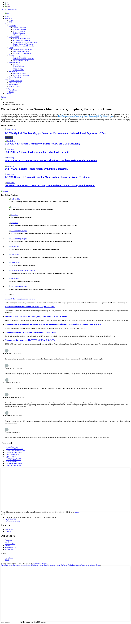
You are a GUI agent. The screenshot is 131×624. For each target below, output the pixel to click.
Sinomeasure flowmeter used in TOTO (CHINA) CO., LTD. (30, 340)
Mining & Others (14, 86)
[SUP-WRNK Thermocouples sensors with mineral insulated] (9, 166)
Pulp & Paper (13, 84)
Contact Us (8, 93)
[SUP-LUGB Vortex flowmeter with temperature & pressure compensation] (14, 247)
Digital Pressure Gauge (20, 60)
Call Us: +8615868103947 (9, 9)
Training (11, 92)
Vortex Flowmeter (19, 31)
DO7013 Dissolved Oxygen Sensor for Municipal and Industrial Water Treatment (47, 177)
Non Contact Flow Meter (14, 449)
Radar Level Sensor (74, 565)
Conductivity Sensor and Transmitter (25, 42)
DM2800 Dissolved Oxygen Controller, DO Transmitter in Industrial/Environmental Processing (41, 273)
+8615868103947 (10, 519)
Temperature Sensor (19, 73)
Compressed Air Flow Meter (98, 116)
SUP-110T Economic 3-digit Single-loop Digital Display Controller (31, 209)
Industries (8, 79)
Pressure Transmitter (19, 57)
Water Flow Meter (12, 456)
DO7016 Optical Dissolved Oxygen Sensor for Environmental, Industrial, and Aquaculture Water (56, 133)
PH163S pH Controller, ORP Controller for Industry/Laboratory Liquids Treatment (37, 289)
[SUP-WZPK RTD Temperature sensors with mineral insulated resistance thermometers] (9, 158)
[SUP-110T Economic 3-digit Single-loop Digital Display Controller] (14, 207)
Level (11, 48)
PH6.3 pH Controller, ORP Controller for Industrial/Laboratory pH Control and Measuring (40, 233)
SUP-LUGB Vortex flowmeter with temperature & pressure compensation (34, 249)
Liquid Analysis (14, 37)
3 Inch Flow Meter (12, 447)
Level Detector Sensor (13, 465)
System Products (14, 62)
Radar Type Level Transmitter (10, 565)
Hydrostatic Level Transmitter (22, 53)
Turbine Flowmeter (19, 33)
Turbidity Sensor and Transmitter (23, 46)
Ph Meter (110, 116)
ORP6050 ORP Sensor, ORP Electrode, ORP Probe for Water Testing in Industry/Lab (50, 185)
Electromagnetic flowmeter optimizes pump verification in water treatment (36, 316)
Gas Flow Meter (11, 461)
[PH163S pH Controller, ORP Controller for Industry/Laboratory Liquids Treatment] (18, 286)
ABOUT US (9, 18)
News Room (13, 90)
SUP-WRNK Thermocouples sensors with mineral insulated (36, 168)
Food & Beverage (15, 82)
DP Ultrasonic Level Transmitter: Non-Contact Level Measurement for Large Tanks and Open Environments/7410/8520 (49, 257)
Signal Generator (18, 70)
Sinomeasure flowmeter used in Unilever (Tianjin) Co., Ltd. (30, 307)
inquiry (77, 512)
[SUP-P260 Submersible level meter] (13, 215)
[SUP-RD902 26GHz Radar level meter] (14, 262)
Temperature (13, 71)
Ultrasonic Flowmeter (20, 35)
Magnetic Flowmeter (20, 29)
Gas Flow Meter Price (13, 460)
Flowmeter (12, 26)
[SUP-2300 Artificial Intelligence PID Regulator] (14, 278)
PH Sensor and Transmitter (21, 40)
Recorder (16, 64)
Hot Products (36, 563)
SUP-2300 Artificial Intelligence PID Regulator (24, 281)
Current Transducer (15, 77)
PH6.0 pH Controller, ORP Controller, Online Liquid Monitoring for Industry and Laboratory (40, 241)
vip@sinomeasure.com (12, 521)
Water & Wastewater (15, 81)
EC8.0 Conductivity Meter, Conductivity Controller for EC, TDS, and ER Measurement (38, 201)
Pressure (11, 55)
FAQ (10, 22)
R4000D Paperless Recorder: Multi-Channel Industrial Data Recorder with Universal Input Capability (43, 225)
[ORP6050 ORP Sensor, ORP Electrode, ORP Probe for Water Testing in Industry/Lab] (10, 183)
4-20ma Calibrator (61, 565)
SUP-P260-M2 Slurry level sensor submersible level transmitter (38, 152)
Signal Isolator (17, 68)
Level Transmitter (63, 116)
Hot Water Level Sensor (14, 452)
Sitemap (44, 563)
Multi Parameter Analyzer (21, 38)
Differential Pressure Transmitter (23, 59)
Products (8, 24)
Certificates (12, 20)
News (7, 88)
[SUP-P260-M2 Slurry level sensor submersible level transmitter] (9, 149)
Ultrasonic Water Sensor (14, 463)
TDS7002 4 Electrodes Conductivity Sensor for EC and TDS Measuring (42, 143)
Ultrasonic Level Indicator (29, 565)
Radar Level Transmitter (21, 51)
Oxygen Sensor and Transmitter (23, 44)
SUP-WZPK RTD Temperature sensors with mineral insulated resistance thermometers (51, 160)
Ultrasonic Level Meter (13, 458)
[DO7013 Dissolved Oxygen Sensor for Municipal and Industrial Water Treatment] (10, 174)
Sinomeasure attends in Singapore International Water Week (30, 332)
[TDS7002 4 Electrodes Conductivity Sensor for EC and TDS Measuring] (10, 141)
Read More (8, 137)
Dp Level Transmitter (13, 454)
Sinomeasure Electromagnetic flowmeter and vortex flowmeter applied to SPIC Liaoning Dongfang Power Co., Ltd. (53, 324)
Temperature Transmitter (21, 75)
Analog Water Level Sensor (79, 116)
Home (7, 16)
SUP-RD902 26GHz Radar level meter (22, 265)
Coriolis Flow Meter (19, 27)
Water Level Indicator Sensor (15, 450)
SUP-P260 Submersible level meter (20, 217)
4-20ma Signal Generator (46, 565)
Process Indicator (18, 66)
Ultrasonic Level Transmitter (22, 49)
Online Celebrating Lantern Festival (20, 299)
